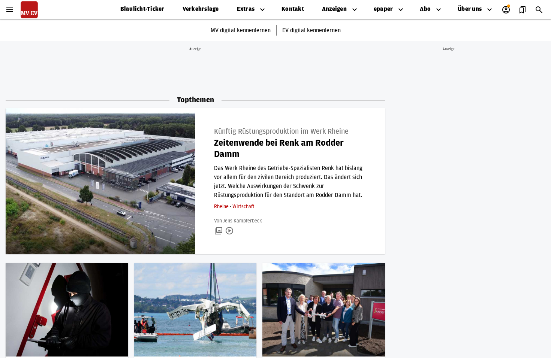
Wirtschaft (243, 206)
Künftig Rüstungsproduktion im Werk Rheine (281, 131)
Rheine (222, 206)
